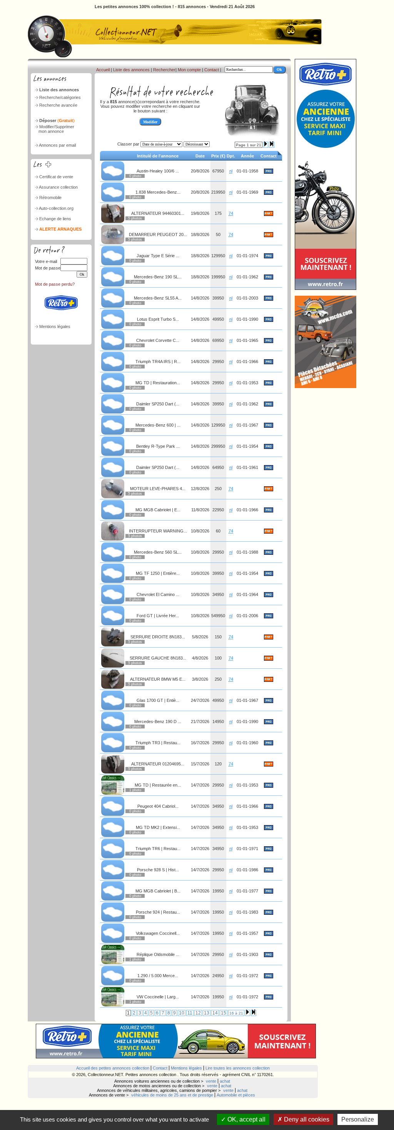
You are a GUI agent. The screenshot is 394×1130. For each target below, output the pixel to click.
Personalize (357, 1119)
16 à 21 (236, 1013)
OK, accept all (245, 1119)
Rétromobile (50, 197)
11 (189, 1013)
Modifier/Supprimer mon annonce (54, 129)
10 (181, 1013)
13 (206, 1013)
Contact (211, 69)
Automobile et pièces (236, 1095)
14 (215, 1013)
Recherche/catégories (60, 97)
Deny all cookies (305, 1119)
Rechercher (164, 69)
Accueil (103, 69)
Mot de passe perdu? (55, 284)
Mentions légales (54, 326)
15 (223, 1013)
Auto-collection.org (56, 208)
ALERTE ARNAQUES (60, 229)
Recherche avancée (58, 105)
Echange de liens (55, 218)
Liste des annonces (59, 89)
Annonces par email (57, 145)
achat (225, 1081)
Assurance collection (58, 187)
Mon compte (189, 69)
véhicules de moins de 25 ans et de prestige (172, 1095)
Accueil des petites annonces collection (112, 1068)
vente (211, 1081)
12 (198, 1013)
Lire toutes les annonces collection (237, 1068)
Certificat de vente (56, 176)
